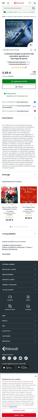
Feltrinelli (11, 76)
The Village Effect (28, 207)
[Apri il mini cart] (34, 3)
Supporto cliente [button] (8, 280)
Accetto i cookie (19, 415)
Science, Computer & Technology (13, 247)
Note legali (6, 254)
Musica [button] (4, 321)
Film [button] (3, 326)
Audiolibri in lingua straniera (11, 245)
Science (28, 247)
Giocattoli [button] (6, 331)
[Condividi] (35, 50)
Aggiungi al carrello (20, 81)
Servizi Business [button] (7, 274)
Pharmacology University (16, 62)
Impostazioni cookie (19, 410)
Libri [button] (3, 316)
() (23, 67)
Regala (20, 87)
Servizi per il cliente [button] (9, 269)
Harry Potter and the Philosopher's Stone (9, 208)
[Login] (8, 2)
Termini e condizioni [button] (9, 285)
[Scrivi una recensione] (26, 67)
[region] (19, 396)
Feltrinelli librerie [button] (8, 264)
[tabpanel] (19, 33)
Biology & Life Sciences (9, 249)
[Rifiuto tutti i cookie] (36, 376)
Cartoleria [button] (6, 336)
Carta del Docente (22, 102)
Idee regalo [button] (6, 341)
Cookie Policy (13, 406)
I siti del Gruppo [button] (8, 290)
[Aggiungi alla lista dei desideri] (31, 50)
